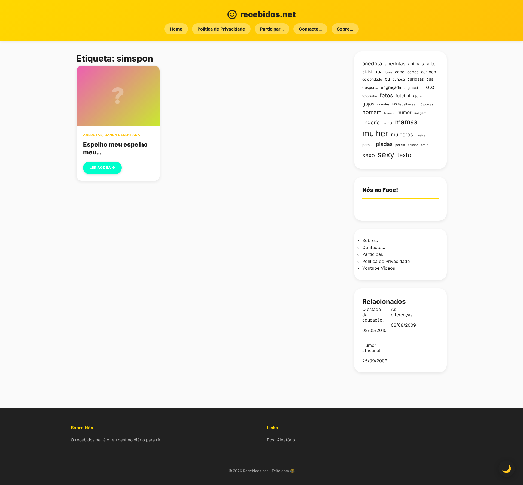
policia (400, 145)
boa (378, 71)
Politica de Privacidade (221, 29)
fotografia (369, 96)
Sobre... (370, 240)
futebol (403, 95)
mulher (375, 133)
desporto (370, 87)
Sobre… (345, 29)
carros (412, 72)
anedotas (395, 63)
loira (387, 122)
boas (388, 72)
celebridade (372, 79)
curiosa (399, 79)
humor (404, 112)
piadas (384, 144)
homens (389, 113)
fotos (386, 95)
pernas (367, 145)
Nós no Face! (380, 189)
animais (416, 63)
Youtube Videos (378, 268)
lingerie (371, 122)
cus (430, 79)
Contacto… (310, 29)
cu (387, 79)
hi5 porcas (425, 104)
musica (420, 135)
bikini (367, 71)
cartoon (428, 71)
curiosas (416, 79)
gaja (417, 95)
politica (413, 145)
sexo (368, 155)
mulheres (402, 134)
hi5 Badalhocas (403, 104)
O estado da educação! (373, 314)
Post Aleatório (281, 439)
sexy (386, 154)
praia (424, 145)
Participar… (272, 29)
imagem (420, 113)
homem (371, 112)
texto (404, 155)
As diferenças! (402, 312)
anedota (372, 63)
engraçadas (412, 88)
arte (431, 63)
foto (429, 87)
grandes (383, 104)
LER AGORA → (102, 167)
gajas (368, 104)
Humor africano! (371, 348)
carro (400, 71)
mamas (406, 122)
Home (176, 29)
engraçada (391, 87)
